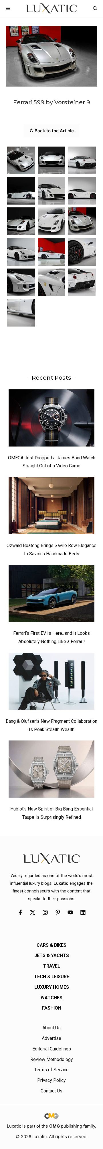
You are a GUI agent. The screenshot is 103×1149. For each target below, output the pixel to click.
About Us (51, 1027)
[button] (95, 8)
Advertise (51, 1038)
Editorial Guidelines (51, 1049)
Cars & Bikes (51, 945)
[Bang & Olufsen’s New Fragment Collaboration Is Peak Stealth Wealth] (51, 683)
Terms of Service (51, 1069)
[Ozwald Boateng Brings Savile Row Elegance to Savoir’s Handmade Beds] (51, 507)
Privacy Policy (51, 1080)
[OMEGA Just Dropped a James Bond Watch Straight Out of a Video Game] (51, 419)
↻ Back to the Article (51, 130)
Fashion (51, 1008)
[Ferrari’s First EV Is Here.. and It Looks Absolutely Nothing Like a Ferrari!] (51, 595)
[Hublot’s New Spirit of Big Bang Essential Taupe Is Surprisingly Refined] (51, 770)
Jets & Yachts (51, 955)
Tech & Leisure (51, 976)
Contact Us (51, 1091)
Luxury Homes (51, 987)
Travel (51, 966)
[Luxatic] (51, 8)
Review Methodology (51, 1059)
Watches (51, 997)
